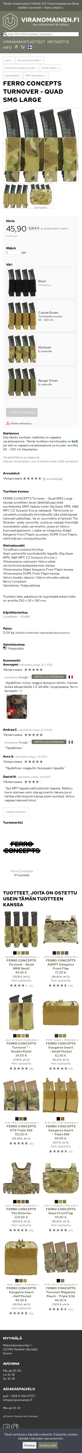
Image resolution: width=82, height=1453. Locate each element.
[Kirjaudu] (16, 47)
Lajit (8, 60)
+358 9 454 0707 (22, 1396)
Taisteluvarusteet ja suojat (21, 68)
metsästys (58, 42)
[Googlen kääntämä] (16, 677)
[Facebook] (6, 1428)
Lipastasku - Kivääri (16, 617)
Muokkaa (29, 1445)
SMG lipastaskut (35, 75)
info (7, 47)
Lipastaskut (12, 75)
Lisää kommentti (16, 812)
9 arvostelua (52, 479)
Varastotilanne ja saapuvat (21, 457)
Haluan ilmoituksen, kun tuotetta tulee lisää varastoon (40, 461)
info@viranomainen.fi (17, 1400)
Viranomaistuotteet (29, 60)
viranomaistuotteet (24, 42)
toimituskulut (12, 236)
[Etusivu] (41, 28)
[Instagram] (14, 1428)
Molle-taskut (50, 68)
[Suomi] (31, 48)
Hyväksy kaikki (47, 1445)
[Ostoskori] (23, 47)
